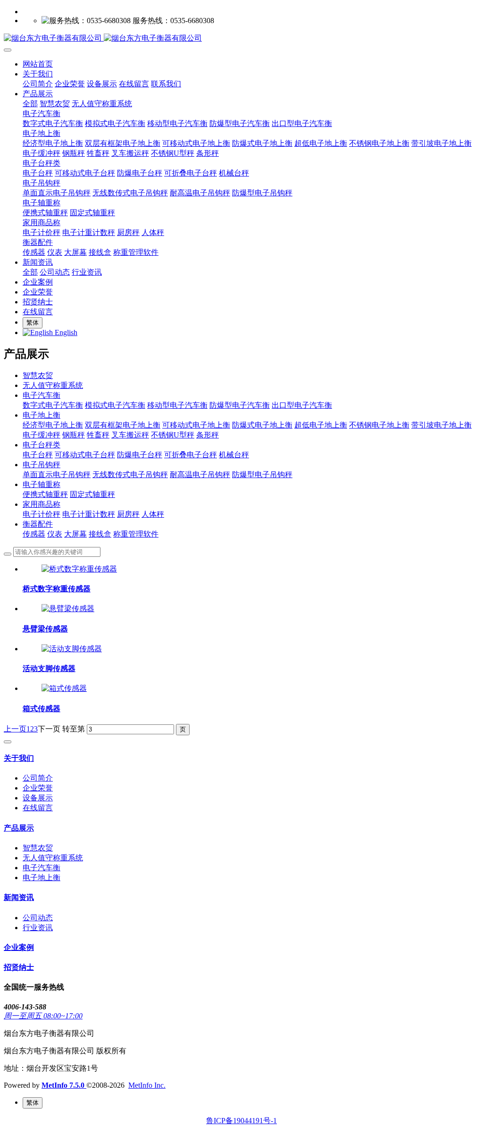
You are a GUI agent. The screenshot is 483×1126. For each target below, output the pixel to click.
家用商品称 (41, 504)
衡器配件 (38, 524)
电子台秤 (38, 455)
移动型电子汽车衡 (177, 405)
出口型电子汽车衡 (302, 405)
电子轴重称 (41, 484)
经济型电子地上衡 (53, 425)
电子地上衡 (41, 415)
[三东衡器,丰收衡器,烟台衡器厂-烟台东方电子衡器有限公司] (241, 38)
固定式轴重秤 (92, 494)
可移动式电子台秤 (85, 455)
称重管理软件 (135, 534)
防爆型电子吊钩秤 (262, 475)
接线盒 (100, 534)
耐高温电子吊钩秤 (200, 475)
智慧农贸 (38, 375)
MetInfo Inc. (147, 1085)
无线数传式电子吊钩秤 (130, 475)
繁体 (32, 322)
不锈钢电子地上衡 (379, 425)
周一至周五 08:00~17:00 (43, 1016)
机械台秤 (234, 455)
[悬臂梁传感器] (68, 609)
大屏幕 (75, 534)
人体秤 (153, 514)
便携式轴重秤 (45, 494)
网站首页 (38, 64)
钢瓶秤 (73, 435)
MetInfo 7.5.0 (63, 1085)
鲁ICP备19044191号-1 (241, 1121)
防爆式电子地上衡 (262, 425)
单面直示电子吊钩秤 (57, 475)
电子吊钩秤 (41, 465)
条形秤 (207, 435)
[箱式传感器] (64, 688)
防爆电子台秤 (139, 455)
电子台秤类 (41, 445)
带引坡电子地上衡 (441, 425)
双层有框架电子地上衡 (122, 425)
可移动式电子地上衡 (196, 425)
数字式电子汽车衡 (53, 405)
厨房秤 (128, 514)
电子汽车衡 (41, 395)
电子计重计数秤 (88, 514)
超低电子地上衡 (320, 425)
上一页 (15, 729)
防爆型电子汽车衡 (239, 405)
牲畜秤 (98, 435)
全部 (30, 104)
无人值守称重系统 (53, 385)
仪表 (54, 534)
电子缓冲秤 (41, 435)
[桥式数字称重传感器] (79, 569)
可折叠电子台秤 (190, 455)
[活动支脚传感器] (72, 649)
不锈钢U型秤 (172, 435)
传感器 (34, 534)
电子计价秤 (41, 514)
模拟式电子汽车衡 (115, 405)
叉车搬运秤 (130, 435)
